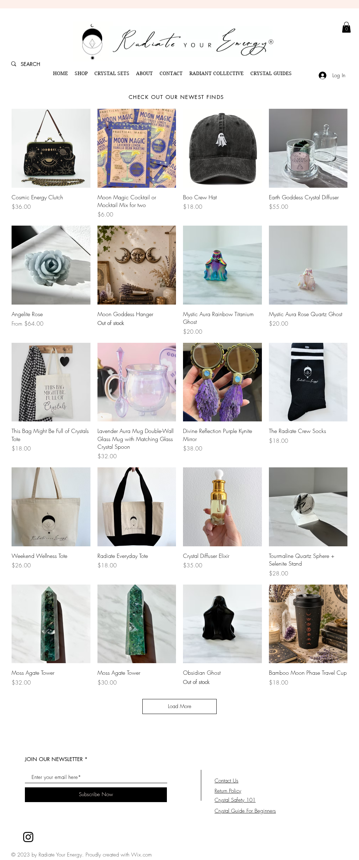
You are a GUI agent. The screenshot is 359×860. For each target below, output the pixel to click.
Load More (179, 706)
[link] (346, 27)
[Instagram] (28, 837)
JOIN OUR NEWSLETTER (54, 759)
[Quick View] (51, 148)
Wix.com (141, 854)
